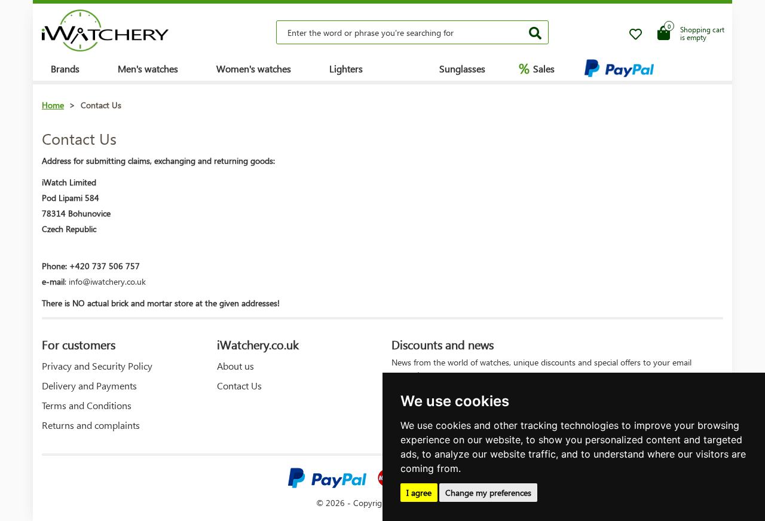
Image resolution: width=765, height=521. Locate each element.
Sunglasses (462, 68)
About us (235, 365)
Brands (65, 68)
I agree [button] (419, 492)
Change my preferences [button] (488, 492)
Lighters (346, 68)
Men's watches (148, 68)
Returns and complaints (91, 425)
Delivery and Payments (89, 385)
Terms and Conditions (86, 405)
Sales (537, 68)
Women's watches (253, 68)
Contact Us (239, 385)
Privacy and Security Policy (97, 365)
